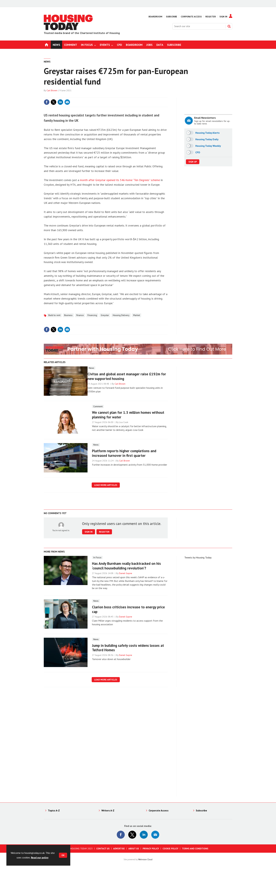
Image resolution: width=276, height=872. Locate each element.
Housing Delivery (121, 315)
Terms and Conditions (195, 848)
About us (133, 848)
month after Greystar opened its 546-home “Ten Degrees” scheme (120, 180)
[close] (167, 95)
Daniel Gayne (125, 573)
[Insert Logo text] (68, 29)
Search (229, 26)
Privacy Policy (151, 848)
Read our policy (39, 857)
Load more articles (105, 485)
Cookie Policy (170, 848)
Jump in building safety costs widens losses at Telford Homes (128, 647)
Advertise (119, 848)
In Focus (97, 557)
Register (210, 16)
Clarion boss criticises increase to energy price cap (128, 609)
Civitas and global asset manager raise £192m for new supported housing (127, 376)
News (47, 61)
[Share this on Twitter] (53, 102)
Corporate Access (191, 16)
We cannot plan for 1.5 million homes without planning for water (128, 414)
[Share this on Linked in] (60, 102)
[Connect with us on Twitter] (132, 835)
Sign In (223, 16)
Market (136, 315)
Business (68, 315)
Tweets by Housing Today (197, 557)
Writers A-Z (107, 810)
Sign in (127, 95)
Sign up (192, 161)
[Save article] (165, 102)
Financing (92, 315)
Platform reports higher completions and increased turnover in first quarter (124, 453)
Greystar (105, 315)
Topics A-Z (54, 810)
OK (63, 855)
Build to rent (54, 315)
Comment (98, 406)
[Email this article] (67, 102)
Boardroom (155, 16)
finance (80, 315)
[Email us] (155, 835)
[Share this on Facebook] (47, 102)
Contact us (103, 848)
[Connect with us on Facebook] (121, 835)
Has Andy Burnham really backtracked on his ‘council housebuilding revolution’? (126, 565)
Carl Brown (52, 90)
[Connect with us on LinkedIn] (144, 835)
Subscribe (171, 16)
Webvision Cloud (145, 859)
